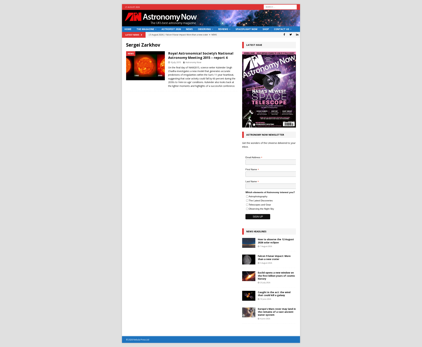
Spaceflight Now (246, 29)
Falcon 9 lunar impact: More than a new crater (274, 257)
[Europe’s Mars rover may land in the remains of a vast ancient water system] (248, 312)
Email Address (253, 157)
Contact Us (281, 29)
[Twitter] (291, 34)
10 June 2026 (265, 299)
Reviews (223, 29)
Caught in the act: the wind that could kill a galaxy (274, 294)
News (189, 29)
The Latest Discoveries (261, 200)
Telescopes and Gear (260, 204)
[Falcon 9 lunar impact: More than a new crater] (248, 259)
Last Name (252, 181)
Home (127, 29)
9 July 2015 (176, 62)
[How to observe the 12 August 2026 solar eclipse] (248, 243)
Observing (204, 29)
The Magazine (145, 29)
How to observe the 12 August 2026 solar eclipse (276, 241)
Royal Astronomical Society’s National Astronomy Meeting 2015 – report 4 (200, 55)
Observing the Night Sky (261, 208)
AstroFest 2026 (171, 29)
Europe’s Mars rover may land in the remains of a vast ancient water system (277, 311)
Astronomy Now (193, 62)
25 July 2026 (265, 282)
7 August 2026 (266, 246)
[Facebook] (284, 34)
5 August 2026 (266, 263)
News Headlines (256, 231)
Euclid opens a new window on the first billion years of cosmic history (276, 275)
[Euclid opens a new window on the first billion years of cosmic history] (248, 276)
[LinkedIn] (297, 34)
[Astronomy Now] (211, 24)
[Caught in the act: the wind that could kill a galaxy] (248, 296)
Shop (266, 29)
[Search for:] (280, 6)
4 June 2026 (265, 318)
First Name (252, 169)
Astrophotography (258, 196)
